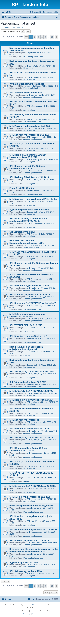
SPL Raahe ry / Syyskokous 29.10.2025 (29, 285)
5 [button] (45, 36)
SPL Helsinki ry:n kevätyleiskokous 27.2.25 (32, 400)
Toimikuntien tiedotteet (32, 247)
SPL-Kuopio (31, 171)
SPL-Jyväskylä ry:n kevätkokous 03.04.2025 (32, 371)
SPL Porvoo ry (33, 128)
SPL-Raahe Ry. (33, 180)
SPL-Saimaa (32, 95)
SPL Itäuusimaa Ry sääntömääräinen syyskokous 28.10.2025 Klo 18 (29, 219)
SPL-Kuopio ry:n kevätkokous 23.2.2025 (30, 497)
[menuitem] (9, 12)
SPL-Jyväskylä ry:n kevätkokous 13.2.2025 (31, 437)
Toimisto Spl (32, 66)
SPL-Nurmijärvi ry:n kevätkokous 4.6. (29, 336)
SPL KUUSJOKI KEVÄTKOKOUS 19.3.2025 (31, 391)
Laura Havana (32, 245)
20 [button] (52, 36)
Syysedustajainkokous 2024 (24, 562)
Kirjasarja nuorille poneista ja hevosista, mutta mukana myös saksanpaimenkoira (34, 550)
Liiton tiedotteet (30, 68)
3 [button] (38, 36)
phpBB (31, 605)
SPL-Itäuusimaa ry (34, 106)
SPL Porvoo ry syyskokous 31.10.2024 (29, 540)
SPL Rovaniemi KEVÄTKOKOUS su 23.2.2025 (33, 486)
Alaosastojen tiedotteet (33, 79)
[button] (26, 37)
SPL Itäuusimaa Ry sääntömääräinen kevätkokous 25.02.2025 (29, 449)
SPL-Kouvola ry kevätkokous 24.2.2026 (29, 135)
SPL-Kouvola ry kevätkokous (24, 420)
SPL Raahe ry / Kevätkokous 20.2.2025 (29, 428)
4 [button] (42, 36)
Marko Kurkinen (33, 86)
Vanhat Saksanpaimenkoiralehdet (27, 84)
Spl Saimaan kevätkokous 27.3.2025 (28, 382)
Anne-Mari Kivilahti (34, 478)
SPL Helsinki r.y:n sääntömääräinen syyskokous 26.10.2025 (28, 315)
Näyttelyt (27, 481)
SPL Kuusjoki (32, 77)
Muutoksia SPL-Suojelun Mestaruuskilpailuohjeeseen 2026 (27, 241)
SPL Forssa (32, 119)
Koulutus (27, 356)
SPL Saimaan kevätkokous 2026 (26, 92)
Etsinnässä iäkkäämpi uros (23, 188)
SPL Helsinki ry (33, 160)
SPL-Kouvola (32, 137)
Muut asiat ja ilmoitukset (33, 57)
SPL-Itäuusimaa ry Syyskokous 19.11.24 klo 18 (33, 529)
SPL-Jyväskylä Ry (34, 374)
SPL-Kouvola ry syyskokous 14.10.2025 (30, 294)
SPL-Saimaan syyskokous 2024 (26, 571)
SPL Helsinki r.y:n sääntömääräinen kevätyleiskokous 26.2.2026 (28, 156)
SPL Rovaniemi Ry (34, 306)
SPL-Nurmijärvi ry (34, 201)
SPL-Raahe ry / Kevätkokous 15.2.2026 (29, 177)
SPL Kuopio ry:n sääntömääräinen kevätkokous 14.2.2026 (27, 167)
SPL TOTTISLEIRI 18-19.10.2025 (26, 325)
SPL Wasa (31, 148)
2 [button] (34, 36)
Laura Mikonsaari (34, 328)
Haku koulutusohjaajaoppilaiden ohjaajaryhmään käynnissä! (26, 348)
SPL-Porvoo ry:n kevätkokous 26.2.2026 (30, 126)
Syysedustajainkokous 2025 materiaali (29, 209)
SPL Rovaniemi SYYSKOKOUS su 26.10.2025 (33, 303)
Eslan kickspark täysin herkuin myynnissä (31, 505)
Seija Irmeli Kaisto (34, 53)
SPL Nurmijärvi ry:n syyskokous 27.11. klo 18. (33, 199)
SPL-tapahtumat (30, 332)
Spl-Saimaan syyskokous (23, 232)
